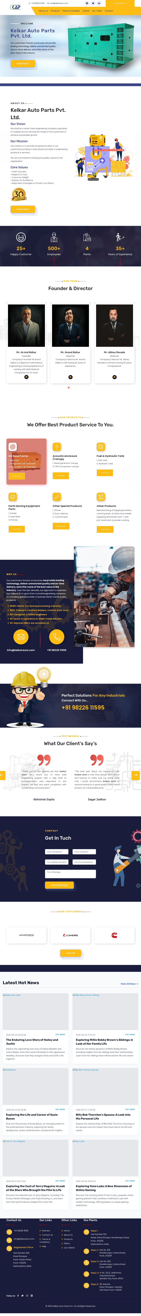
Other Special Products (67, 506)
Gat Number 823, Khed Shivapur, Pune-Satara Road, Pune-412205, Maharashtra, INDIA (22, 1259)
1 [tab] (71, 388)
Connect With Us (120, 3)
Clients (85, 10)
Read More (26, 70)
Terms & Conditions (45, 1240)
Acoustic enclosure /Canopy (65, 457)
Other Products (106, 506)
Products (55, 10)
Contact (109, 10)
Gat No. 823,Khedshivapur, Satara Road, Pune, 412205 (113, 1264)
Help (43, 1246)
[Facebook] (87, 3)
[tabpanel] (26, 344)
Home (66, 1230)
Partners (45, 1230)
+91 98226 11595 (38, 3)
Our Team (97, 10)
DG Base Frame (18, 456)
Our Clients (69, 1247)
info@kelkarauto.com (59, 3)
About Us (43, 10)
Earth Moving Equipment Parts (24, 507)
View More (17, 476)
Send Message (59, 885)
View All (70, 953)
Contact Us (47, 1235)
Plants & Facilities (71, 10)
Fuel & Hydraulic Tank (110, 456)
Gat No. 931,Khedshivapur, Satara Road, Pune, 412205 (113, 1253)
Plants (66, 1243)
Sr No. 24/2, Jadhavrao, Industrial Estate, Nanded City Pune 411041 (111, 1275)
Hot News (60, 1035)
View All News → (129, 983)
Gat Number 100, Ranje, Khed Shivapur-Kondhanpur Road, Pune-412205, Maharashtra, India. (110, 1239)
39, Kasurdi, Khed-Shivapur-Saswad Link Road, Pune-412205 (111, 1287)
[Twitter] (93, 3)
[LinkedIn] (99, 3)
